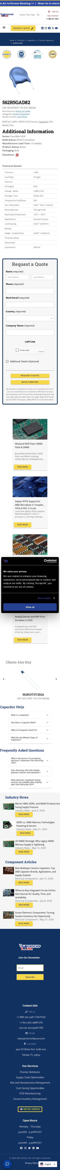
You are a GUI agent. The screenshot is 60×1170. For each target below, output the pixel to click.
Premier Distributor (30, 1072)
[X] (53, 28)
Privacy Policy (31, 1163)
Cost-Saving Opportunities (30, 1088)
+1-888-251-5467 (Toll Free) (31, 1017)
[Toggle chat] (7, 1164)
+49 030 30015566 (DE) (31, 1027)
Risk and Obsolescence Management (30, 1082)
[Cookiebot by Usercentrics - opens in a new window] (44, 561)
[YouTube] (56, 28)
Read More (22, 467)
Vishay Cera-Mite (22, 111)
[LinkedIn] (42, 28)
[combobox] (30, 318)
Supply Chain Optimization (30, 1077)
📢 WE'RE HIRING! (30, 1109)
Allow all (30, 607)
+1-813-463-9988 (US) (31, 1022)
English (48, 1164)
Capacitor (43, 121)
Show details (44, 598)
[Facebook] (49, 28)
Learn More (22, 116)
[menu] (4, 27)
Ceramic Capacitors (21, 114)
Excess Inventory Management (30, 1099)
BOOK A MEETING (30, 382)
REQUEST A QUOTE (21, 28)
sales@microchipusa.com (31, 1038)
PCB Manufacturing (30, 1093)
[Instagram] (46, 28)
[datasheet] (17, 155)
